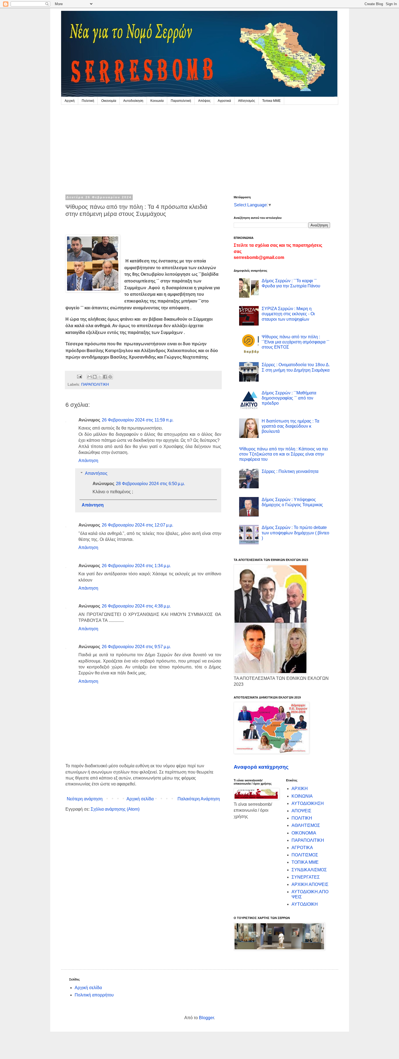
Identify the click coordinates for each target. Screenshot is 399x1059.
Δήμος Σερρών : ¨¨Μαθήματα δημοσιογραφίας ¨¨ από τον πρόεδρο (289, 398)
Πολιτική (88, 101)
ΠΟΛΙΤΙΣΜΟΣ (305, 855)
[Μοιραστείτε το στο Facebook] (105, 376)
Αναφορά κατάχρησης (261, 767)
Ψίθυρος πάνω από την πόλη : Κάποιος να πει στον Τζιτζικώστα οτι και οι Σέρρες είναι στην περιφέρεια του (283, 454)
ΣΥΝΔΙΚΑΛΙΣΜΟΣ (309, 870)
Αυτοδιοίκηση (133, 101)
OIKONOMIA (304, 833)
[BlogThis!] (94, 376)
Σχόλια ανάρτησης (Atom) (115, 809)
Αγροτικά (224, 101)
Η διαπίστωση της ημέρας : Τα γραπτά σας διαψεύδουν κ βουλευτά (290, 426)
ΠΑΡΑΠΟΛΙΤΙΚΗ (95, 384)
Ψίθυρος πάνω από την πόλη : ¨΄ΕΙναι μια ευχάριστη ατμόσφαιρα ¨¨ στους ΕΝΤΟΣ (295, 341)
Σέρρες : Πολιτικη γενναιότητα (290, 471)
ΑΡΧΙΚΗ (300, 788)
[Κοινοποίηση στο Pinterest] (110, 376)
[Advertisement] (199, 145)
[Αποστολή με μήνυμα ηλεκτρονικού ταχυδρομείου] (89, 376)
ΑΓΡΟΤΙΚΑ (302, 847)
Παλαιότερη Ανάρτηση (199, 799)
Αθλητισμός (246, 101)
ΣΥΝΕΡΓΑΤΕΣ (306, 877)
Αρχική (70, 101)
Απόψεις (204, 101)
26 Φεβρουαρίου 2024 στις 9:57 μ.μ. (136, 646)
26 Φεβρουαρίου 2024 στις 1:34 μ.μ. (136, 565)
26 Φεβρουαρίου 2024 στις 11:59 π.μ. (137, 420)
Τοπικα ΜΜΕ (271, 101)
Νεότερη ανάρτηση (85, 799)
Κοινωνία (157, 101)
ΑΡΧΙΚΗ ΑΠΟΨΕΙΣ (310, 884)
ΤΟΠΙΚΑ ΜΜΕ (305, 862)
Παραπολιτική (181, 101)
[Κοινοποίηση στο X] (100, 376)
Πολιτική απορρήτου (94, 995)
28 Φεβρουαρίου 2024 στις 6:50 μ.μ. (150, 483)
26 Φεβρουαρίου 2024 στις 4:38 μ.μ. (136, 606)
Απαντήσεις (96, 473)
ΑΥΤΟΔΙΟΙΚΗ (305, 904)
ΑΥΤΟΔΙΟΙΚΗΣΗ (308, 803)
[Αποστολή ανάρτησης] (79, 376)
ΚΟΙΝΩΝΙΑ (302, 796)
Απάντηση (88, 460)
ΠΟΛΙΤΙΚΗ (302, 818)
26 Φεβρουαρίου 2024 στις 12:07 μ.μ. (137, 525)
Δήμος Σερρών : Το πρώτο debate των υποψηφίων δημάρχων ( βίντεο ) (295, 532)
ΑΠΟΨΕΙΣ (301, 810)
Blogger (206, 1017)
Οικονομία (108, 101)
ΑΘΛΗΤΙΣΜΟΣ (306, 825)
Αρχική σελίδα (140, 799)
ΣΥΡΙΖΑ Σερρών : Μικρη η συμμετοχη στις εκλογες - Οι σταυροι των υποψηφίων (288, 313)
